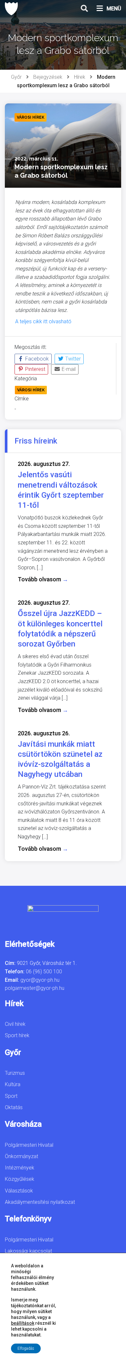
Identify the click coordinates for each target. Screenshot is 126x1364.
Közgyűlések (19, 1179)
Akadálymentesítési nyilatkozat (40, 1202)
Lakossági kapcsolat (28, 1251)
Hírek (79, 77)
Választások (19, 1191)
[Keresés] (84, 9)
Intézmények (19, 1168)
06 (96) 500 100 (44, 971)
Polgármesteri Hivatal (29, 1145)
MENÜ (114, 9)
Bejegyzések (47, 77)
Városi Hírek (31, 390)
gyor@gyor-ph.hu (39, 980)
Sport (11, 1096)
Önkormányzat (21, 1156)
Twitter (72, 359)
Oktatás (14, 1107)
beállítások (22, 1323)
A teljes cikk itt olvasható (43, 321)
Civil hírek (15, 1024)
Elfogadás (25, 1348)
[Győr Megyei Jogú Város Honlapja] (11, 8)
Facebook (36, 359)
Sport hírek (17, 1035)
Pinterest (34, 369)
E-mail (68, 369)
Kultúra (12, 1084)
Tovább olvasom (43, 579)
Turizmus (15, 1073)
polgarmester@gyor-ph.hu (34, 988)
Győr (16, 77)
